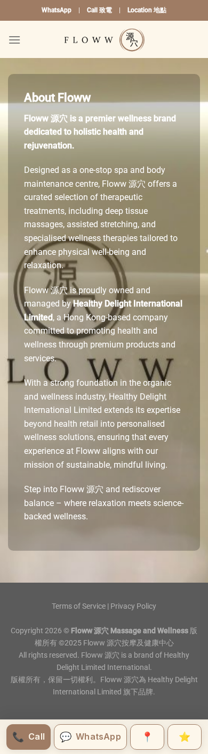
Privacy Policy (133, 606)
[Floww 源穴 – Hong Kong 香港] (104, 39)
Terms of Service (79, 606)
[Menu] (14, 40)
